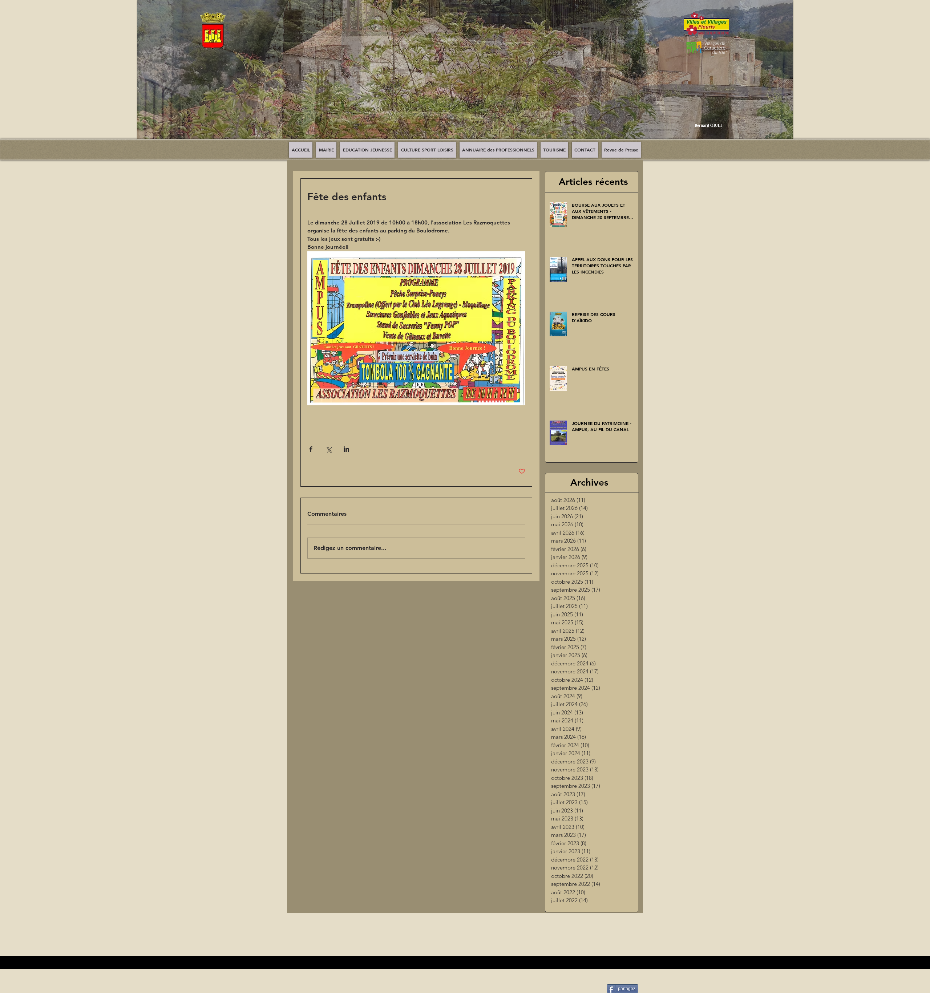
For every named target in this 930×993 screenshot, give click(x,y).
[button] (465, 75)
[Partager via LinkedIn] (346, 449)
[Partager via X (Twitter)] (328, 449)
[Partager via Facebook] (310, 449)
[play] (782, 138)
